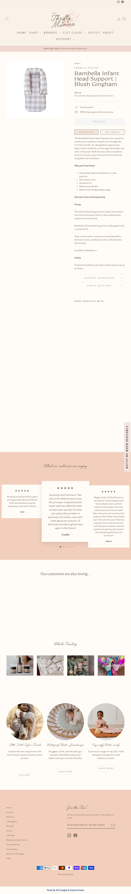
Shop (34, 32)
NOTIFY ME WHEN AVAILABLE (127, 447)
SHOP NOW (65, 772)
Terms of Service (13, 845)
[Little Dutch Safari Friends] (24, 721)
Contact (9, 812)
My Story (10, 826)
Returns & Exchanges (15, 854)
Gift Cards (10, 835)
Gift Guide (73, 32)
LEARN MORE (106, 768)
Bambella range (102, 190)
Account (64, 39)
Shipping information (99, 278)
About (108, 32)
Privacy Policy (12, 849)
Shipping (90, 96)
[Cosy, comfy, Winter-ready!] (106, 721)
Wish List (10, 817)
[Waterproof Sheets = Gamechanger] (65, 721)
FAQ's (8, 859)
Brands (51, 32)
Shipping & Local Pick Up (16, 840)
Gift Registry (11, 822)
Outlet (94, 32)
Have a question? (99, 286)
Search (9, 831)
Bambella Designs (86, 68)
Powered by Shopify (65, 874)
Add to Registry (112, 132)
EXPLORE (25, 775)
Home (22, 32)
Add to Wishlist (86, 132)
